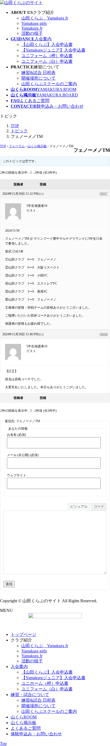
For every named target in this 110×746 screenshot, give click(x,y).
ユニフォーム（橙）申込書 (47, 55)
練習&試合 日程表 (38, 72)
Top (3, 743)
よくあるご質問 (26, 728)
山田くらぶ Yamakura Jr (44, 18)
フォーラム (17, 146)
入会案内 (19, 666)
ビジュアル (79, 506)
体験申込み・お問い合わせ (36, 734)
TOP (3, 146)
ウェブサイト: (17, 475)
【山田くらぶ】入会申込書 (47, 44)
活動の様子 (32, 33)
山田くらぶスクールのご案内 (49, 83)
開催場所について (38, 78)
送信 (9, 584)
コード (99, 506)
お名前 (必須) (16, 435)
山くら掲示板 (37, 146)
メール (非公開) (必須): (23, 455)
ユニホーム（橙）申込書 (44, 683)
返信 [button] (41, 193)
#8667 (104, 194)
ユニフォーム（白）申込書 (47, 61)
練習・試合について (30, 694)
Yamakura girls (34, 23)
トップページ (23, 634)
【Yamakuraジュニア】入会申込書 (53, 50)
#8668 (104, 334)
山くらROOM (24, 717)
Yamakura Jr (31, 28)
